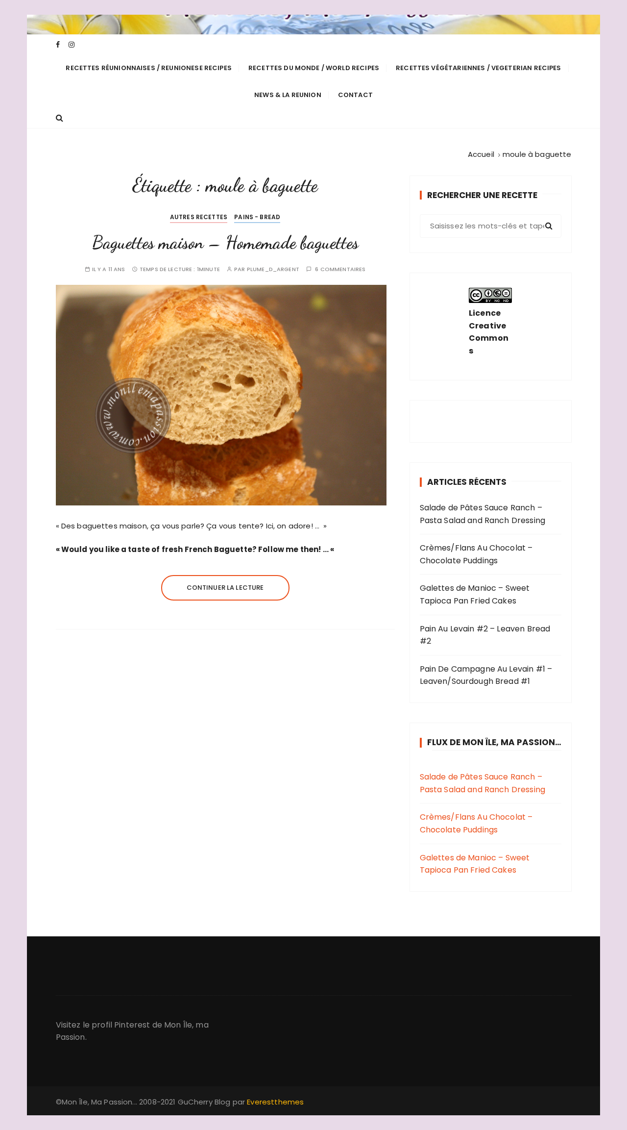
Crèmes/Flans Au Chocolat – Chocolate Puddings (476, 554)
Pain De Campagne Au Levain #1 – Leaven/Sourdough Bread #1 (486, 675)
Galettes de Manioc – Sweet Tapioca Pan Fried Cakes (475, 594)
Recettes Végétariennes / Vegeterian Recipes (478, 68)
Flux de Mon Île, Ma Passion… (494, 742)
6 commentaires (340, 269)
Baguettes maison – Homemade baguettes (225, 242)
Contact (355, 95)
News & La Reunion (287, 95)
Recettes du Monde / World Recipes (313, 68)
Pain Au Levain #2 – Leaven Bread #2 (485, 635)
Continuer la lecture (225, 587)
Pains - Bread (257, 217)
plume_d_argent (273, 269)
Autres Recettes (198, 217)
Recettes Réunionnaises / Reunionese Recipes (148, 68)
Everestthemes (275, 1102)
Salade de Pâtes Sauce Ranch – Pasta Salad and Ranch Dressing (483, 514)
